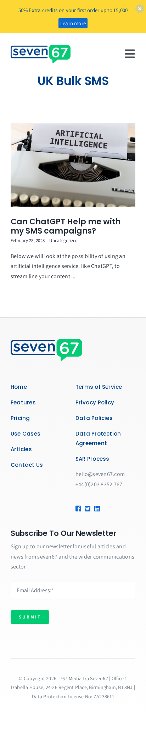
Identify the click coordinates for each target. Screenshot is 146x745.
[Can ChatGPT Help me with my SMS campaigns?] (73, 165)
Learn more (73, 23)
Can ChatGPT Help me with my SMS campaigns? (65, 226)
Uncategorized (63, 240)
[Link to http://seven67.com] (95, 508)
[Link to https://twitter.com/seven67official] (87, 508)
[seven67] (41, 47)
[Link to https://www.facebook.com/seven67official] (77, 508)
